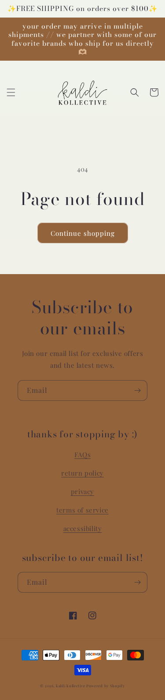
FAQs (82, 454)
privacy (82, 491)
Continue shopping (83, 233)
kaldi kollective (71, 685)
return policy (82, 473)
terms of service (82, 510)
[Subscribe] (137, 390)
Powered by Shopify (105, 685)
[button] (11, 92)
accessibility (82, 528)
